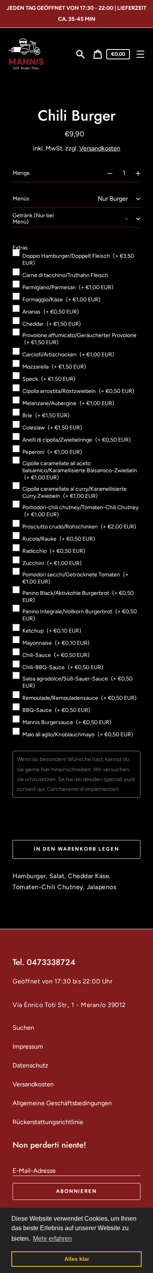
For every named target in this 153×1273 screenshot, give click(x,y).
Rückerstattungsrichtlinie (48, 1122)
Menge (21, 173)
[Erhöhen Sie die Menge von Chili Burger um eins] (142, 173)
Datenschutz (30, 1065)
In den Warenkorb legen (76, 849)
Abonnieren (76, 1191)
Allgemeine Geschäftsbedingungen (62, 1103)
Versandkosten (99, 148)
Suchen (23, 1027)
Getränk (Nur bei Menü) (33, 218)
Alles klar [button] (76, 1259)
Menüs (21, 198)
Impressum (28, 1046)
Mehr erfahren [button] (52, 1238)
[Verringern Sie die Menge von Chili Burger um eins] (106, 173)
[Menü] (140, 54)
